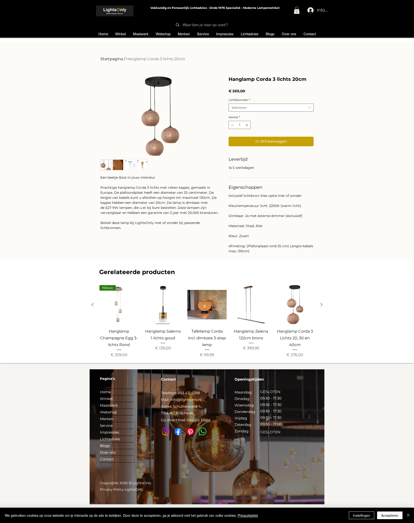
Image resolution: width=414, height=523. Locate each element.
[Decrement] (232, 125)
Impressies (109, 432)
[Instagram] (166, 431)
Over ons (108, 452)
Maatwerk (109, 405)
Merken (107, 419)
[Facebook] (178, 431)
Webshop (108, 412)
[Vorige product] (92, 304)
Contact (107, 459)
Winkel (106, 398)
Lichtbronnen (239, 100)
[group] (207, 321)
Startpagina (111, 59)
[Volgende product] (321, 304)
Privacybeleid (248, 515)
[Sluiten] (408, 515)
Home (105, 392)
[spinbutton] (240, 125)
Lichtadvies (110, 439)
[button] (297, 10)
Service (106, 425)
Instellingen (361, 515)
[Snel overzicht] (163, 304)
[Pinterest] (190, 431)
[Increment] (247, 125)
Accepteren (389, 515)
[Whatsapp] (202, 431)
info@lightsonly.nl (186, 399)
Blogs (105, 445)
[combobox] (271, 108)
